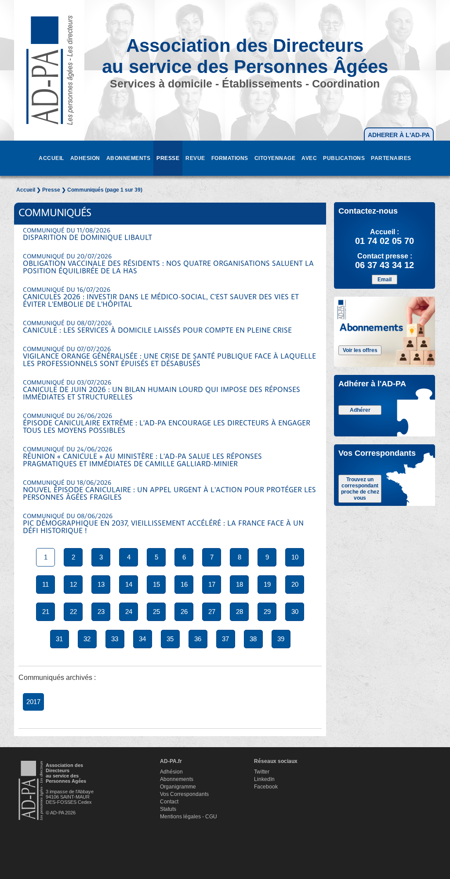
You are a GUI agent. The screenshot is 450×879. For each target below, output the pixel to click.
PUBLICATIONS (344, 158)
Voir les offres (360, 350)
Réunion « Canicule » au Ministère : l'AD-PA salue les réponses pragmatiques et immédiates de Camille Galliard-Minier (142, 457)
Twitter (261, 772)
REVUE (195, 158)
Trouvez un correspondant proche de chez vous (360, 488)
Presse (51, 190)
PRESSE (167, 158)
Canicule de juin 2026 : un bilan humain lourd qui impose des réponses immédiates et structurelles (161, 390)
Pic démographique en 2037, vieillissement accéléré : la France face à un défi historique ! (163, 524)
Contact (169, 802)
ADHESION (85, 158)
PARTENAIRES (391, 158)
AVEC (309, 158)
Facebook (266, 787)
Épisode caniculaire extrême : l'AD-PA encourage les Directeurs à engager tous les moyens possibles (166, 424)
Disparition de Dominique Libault (87, 235)
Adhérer (360, 410)
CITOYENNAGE (275, 158)
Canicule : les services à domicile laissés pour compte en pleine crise (157, 327)
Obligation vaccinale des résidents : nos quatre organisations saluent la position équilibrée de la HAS (168, 264)
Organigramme (178, 787)
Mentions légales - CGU (188, 817)
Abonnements (176, 779)
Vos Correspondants (184, 794)
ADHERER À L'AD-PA (399, 134)
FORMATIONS (229, 158)
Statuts (168, 809)
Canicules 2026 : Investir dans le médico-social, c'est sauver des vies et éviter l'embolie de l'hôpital (161, 298)
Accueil (25, 190)
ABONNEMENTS (128, 158)
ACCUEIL (51, 158)
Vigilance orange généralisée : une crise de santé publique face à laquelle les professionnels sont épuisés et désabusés (169, 357)
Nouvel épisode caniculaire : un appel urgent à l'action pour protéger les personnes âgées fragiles (169, 490)
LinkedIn (264, 779)
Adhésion (171, 772)
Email (385, 279)
